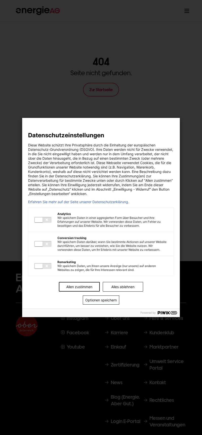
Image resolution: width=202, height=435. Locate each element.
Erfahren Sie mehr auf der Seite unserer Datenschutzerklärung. (78, 202)
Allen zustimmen (79, 287)
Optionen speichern (101, 300)
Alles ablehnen (123, 287)
